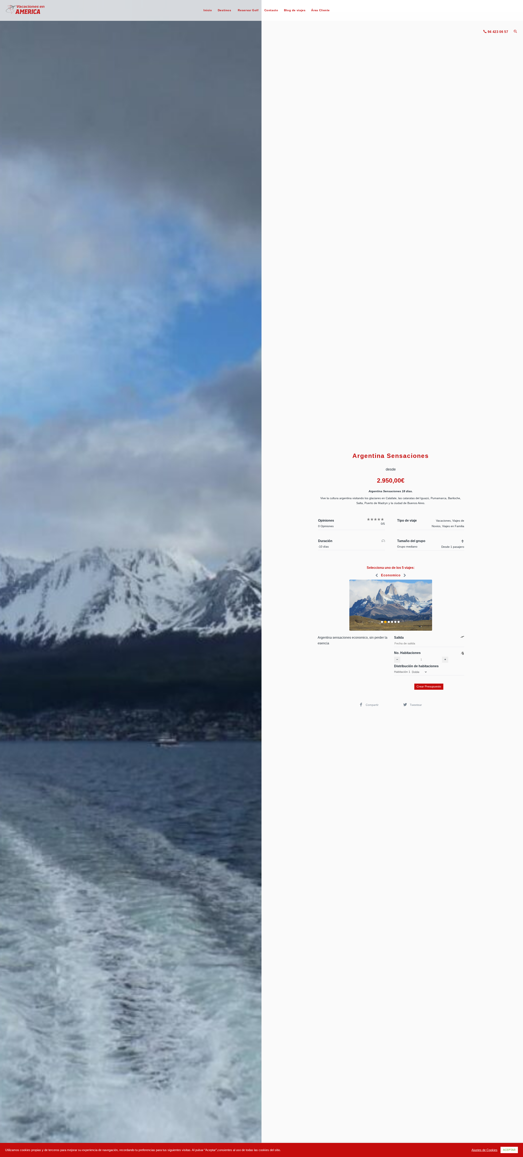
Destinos (224, 10)
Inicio (207, 10)
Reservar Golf (248, 10)
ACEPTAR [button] (509, 1149)
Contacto (271, 10)
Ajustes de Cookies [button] (484, 1150)
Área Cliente (320, 10)
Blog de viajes (295, 10)
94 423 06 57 (498, 31)
